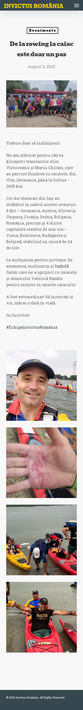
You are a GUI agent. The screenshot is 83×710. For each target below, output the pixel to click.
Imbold (62, 266)
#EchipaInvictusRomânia (31, 327)
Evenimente (42, 30)
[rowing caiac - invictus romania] (41, 385)
